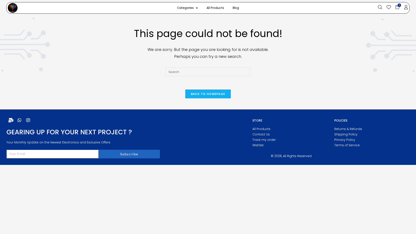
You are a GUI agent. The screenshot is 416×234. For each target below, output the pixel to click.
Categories (185, 8)
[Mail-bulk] (10, 120)
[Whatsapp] (19, 120)
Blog (236, 8)
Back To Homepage (208, 94)
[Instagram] (28, 120)
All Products (215, 8)
